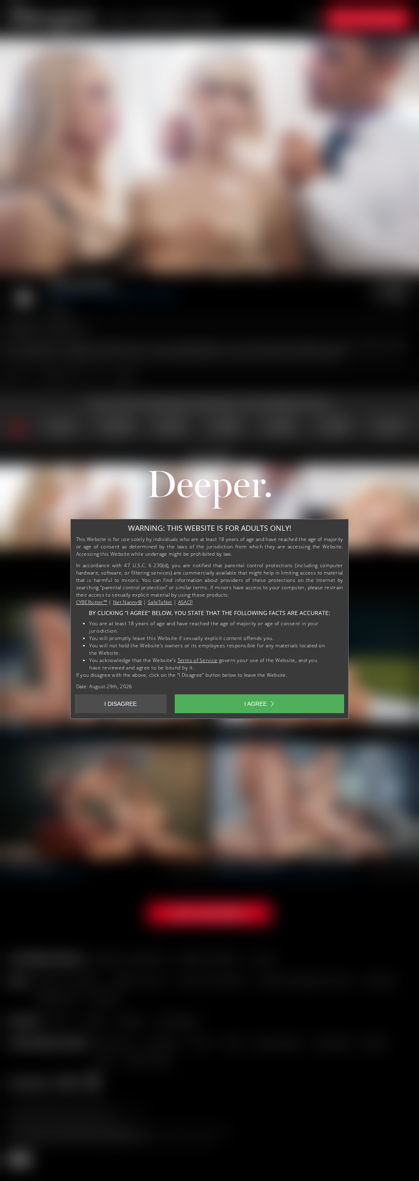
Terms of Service (198, 660)
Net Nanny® (127, 602)
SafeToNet (160, 602)
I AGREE (255, 704)
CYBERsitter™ (92, 602)
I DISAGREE (120, 704)
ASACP (185, 602)
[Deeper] (209, 491)
